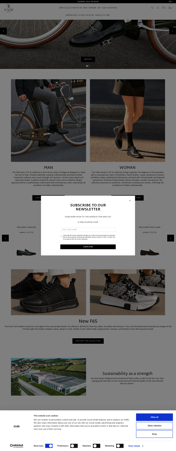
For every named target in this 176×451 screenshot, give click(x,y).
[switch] (74, 446)
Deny (154, 434)
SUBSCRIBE (88, 246)
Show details (134, 446)
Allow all (154, 417)
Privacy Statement (77, 235)
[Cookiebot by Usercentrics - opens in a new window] (16, 446)
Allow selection (154, 426)
